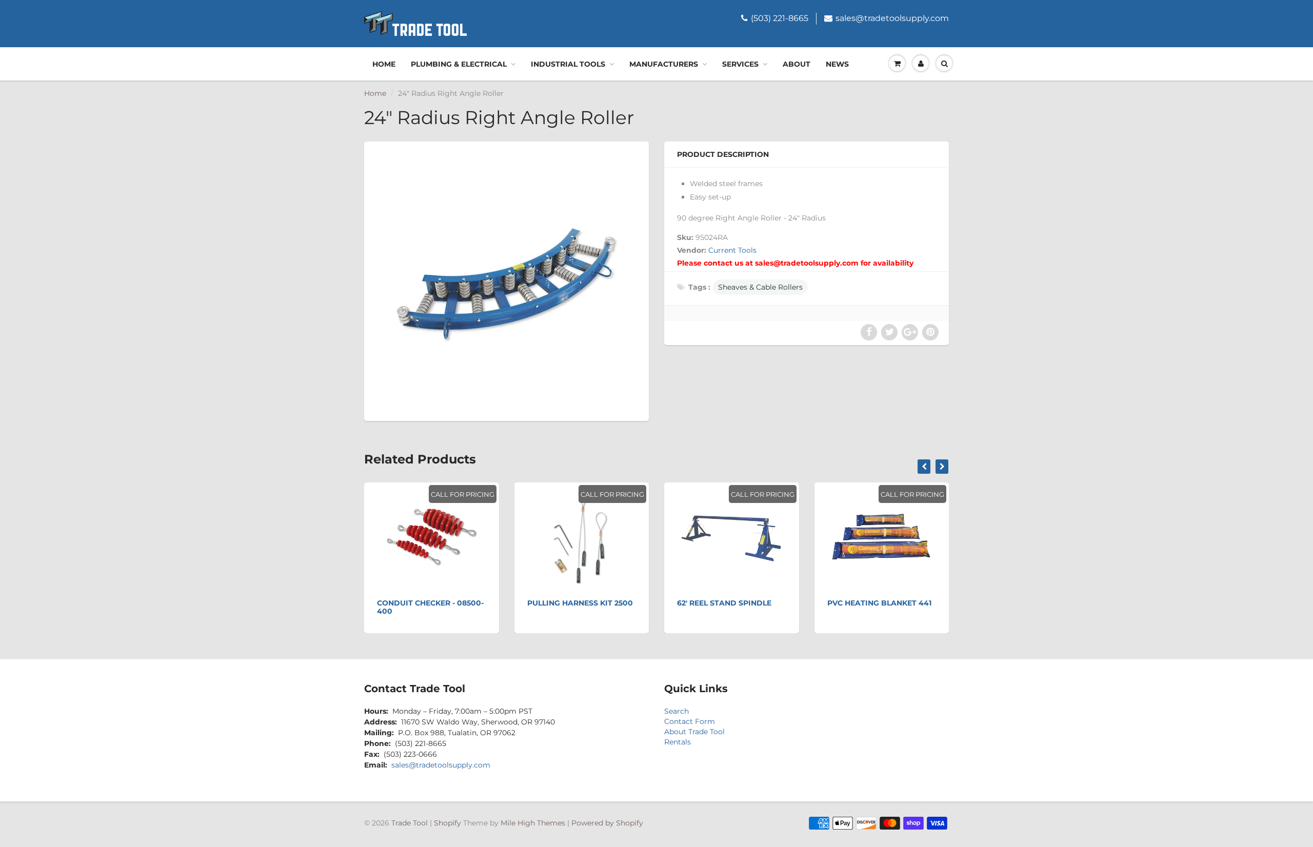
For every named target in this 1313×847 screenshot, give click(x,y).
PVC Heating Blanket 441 (879, 603)
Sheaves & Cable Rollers (760, 287)
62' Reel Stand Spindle (724, 603)
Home (383, 64)
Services (740, 64)
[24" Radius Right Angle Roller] (506, 280)
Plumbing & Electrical (459, 64)
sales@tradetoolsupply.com (892, 18)
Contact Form (689, 721)
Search (676, 711)
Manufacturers (663, 64)
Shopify (447, 823)
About (796, 64)
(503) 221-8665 (779, 18)
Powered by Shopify (607, 823)
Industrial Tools (568, 64)
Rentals (677, 742)
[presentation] (924, 466)
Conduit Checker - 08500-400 (430, 607)
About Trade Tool (694, 731)
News (837, 64)
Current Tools (732, 250)
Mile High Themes (533, 823)
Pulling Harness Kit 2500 (580, 603)
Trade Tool (409, 823)
